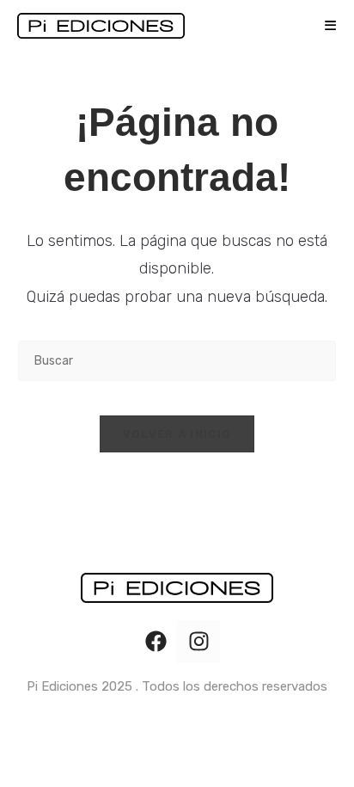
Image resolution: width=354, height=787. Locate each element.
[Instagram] (198, 641)
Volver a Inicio (177, 433)
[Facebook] (155, 641)
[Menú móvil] (324, 26)
